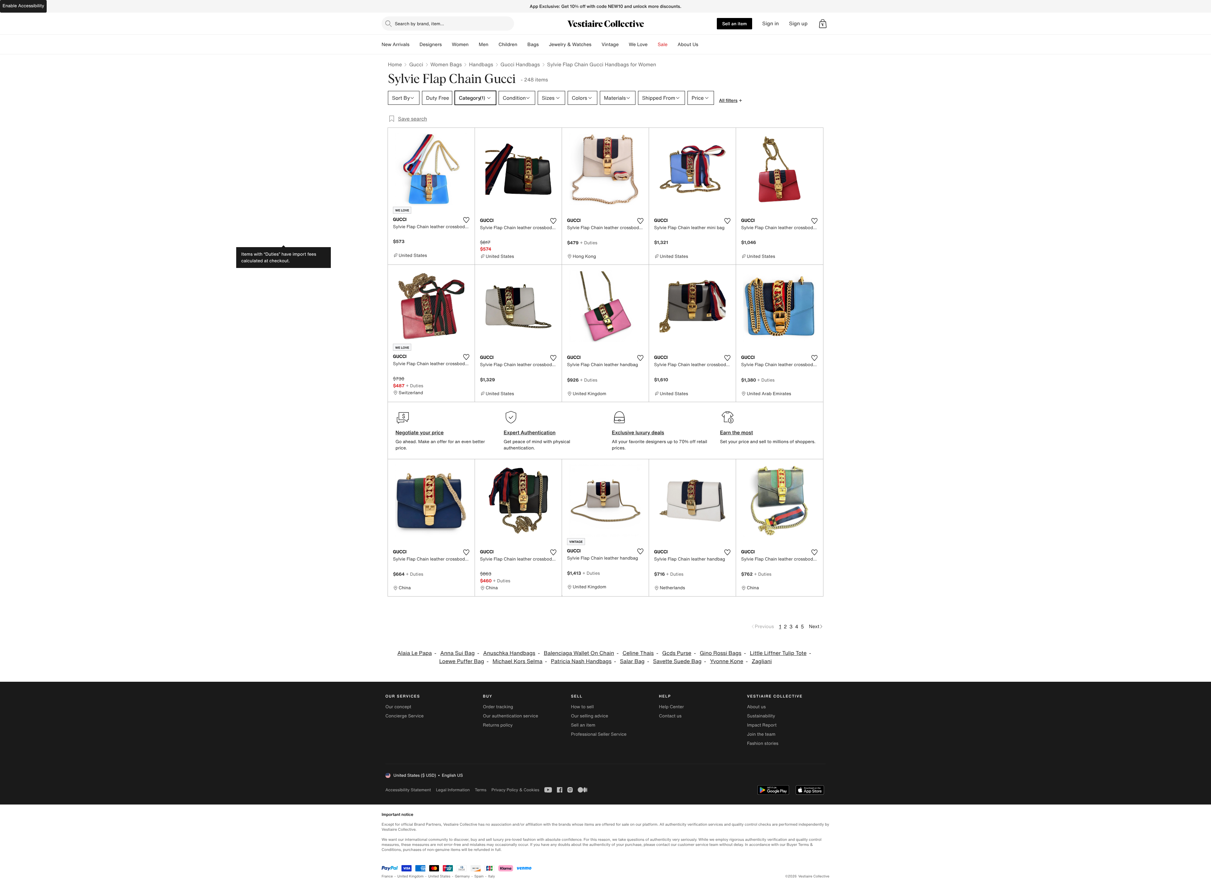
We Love (638, 44)
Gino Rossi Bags (720, 653)
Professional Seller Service (598, 734)
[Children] (522, 44)
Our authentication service (510, 716)
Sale (663, 44)
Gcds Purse (676, 653)
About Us (688, 44)
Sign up (798, 23)
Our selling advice (589, 716)
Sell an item (734, 23)
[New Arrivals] (414, 44)
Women (460, 44)
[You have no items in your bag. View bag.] (822, 23)
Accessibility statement (408, 790)
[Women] (473, 44)
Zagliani (762, 661)
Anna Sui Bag (457, 653)
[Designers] (446, 44)
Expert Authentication (530, 432)
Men (483, 44)
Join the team (761, 734)
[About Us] (703, 44)
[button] (822, 23)
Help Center (671, 707)
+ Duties (588, 242)
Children (508, 44)
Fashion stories (762, 743)
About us (756, 707)
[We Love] (652, 44)
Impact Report (762, 725)
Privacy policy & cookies (515, 790)
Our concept (398, 707)
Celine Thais (638, 653)
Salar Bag (632, 661)
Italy (491, 876)
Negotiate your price (419, 432)
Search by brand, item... (419, 23)
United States (439, 876)
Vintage (609, 44)
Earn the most (736, 432)
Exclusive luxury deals (638, 432)
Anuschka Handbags (509, 653)
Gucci (416, 64)
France (387, 876)
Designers (430, 44)
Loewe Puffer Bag (461, 661)
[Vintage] (623, 44)
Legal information (453, 790)
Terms (480, 790)
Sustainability (761, 716)
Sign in (770, 23)
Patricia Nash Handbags (581, 661)
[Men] (493, 44)
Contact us (670, 716)
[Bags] (543, 44)
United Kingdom (410, 876)
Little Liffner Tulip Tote (778, 653)
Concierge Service (404, 716)
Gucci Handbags (520, 64)
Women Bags (446, 64)
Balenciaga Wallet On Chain (579, 653)
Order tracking (498, 707)
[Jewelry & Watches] (596, 44)
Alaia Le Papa (414, 653)
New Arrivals (395, 44)
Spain (479, 876)
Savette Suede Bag (677, 661)
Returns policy (497, 725)
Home (395, 64)
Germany (462, 876)
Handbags (481, 64)
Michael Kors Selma (517, 661)
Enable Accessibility (23, 6)
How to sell (582, 707)
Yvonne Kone (726, 661)
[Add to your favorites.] (466, 220)
